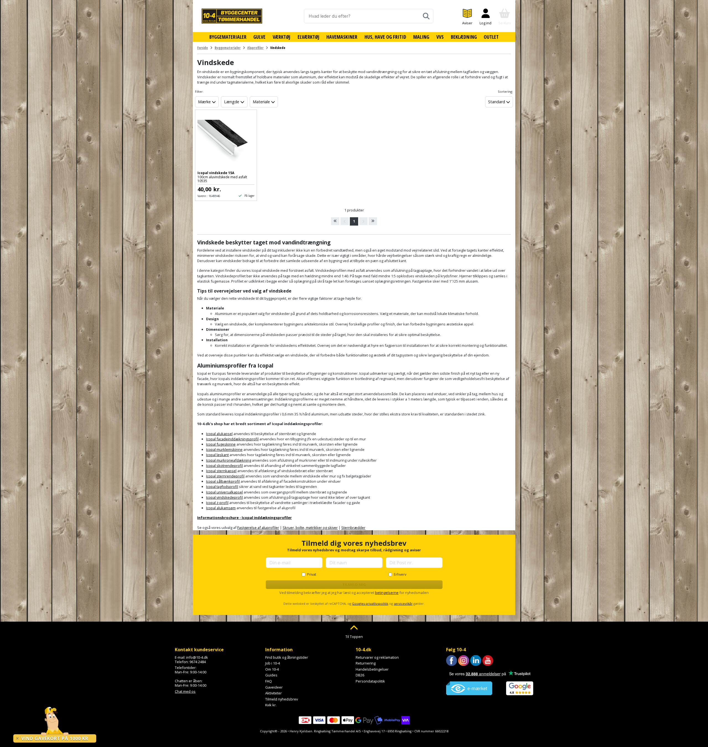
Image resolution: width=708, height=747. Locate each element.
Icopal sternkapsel (221, 470)
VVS (440, 36)
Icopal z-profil (217, 502)
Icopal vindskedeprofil (224, 497)
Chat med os (185, 691)
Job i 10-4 (272, 663)
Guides (271, 675)
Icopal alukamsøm (221, 507)
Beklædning (464, 36)
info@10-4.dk (197, 657)
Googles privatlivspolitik (370, 603)
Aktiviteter (273, 693)
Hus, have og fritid (385, 36)
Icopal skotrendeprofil (224, 465)
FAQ (268, 681)
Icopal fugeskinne (221, 444)
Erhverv (400, 574)
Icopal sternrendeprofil (225, 476)
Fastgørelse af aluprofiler (258, 527)
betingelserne (387, 592)
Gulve (259, 36)
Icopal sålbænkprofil (223, 481)
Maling (421, 36)
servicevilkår (403, 603)
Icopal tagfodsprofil (222, 486)
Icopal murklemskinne (224, 449)
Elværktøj (308, 36)
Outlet (491, 36)
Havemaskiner (341, 36)
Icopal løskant (217, 454)
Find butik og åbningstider (286, 657)
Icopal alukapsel (219, 433)
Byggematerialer (227, 36)
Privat (311, 574)
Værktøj (281, 36)
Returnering (366, 663)
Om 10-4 (272, 669)
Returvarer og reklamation (377, 657)
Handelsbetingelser (372, 669)
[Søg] (426, 16)
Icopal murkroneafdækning (228, 460)
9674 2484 (197, 661)
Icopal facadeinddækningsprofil (232, 438)
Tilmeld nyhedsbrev (281, 699)
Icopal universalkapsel (224, 492)
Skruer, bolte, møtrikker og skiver (310, 527)
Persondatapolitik (370, 681)
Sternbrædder (353, 527)
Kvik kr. (271, 704)
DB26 (360, 675)
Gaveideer (274, 687)
